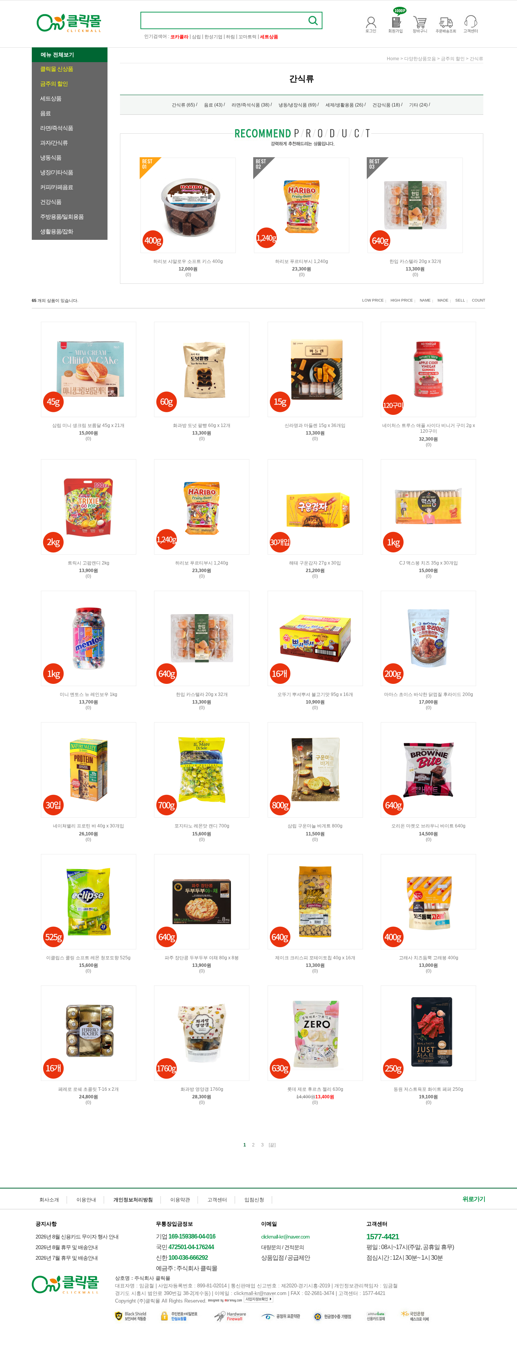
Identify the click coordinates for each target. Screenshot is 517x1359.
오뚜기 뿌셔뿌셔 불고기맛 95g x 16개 (315, 694)
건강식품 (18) (386, 105)
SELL (460, 300)
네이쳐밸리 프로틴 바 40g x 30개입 (88, 826)
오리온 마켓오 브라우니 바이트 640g (428, 826)
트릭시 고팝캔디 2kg (88, 563)
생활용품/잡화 (56, 231)
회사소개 (49, 1200)
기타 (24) (418, 105)
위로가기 (473, 1199)
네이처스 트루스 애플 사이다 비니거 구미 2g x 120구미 (428, 428)
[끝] (272, 1145)
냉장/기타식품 (56, 172)
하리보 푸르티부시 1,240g (301, 261)
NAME (425, 300)
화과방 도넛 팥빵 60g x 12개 (201, 425)
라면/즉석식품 (56, 128)
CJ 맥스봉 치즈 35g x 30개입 (428, 563)
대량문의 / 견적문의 (282, 1247)
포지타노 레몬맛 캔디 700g (201, 826)
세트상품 (50, 98)
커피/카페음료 (56, 187)
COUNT (478, 300)
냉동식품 (50, 157)
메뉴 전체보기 (57, 55)
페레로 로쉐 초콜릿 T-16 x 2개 (88, 1089)
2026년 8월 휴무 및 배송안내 (67, 1247)
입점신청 (254, 1200)
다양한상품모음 (420, 58)
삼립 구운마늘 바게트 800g (315, 826)
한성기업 (213, 36)
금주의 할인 (54, 83)
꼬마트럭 (247, 36)
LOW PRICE (373, 300)
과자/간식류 (54, 142)
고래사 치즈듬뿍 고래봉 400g (428, 957)
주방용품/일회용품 (62, 216)
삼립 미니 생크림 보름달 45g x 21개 (88, 425)
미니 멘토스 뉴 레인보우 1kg (88, 694)
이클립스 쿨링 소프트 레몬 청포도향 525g (88, 957)
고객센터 (217, 1200)
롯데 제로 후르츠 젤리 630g (315, 1089)
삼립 (196, 36)
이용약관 (180, 1200)
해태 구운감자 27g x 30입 (315, 563)
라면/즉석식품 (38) (250, 105)
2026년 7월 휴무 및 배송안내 (67, 1258)
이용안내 (86, 1200)
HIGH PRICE (402, 300)
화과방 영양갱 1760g (202, 1089)
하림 (230, 36)
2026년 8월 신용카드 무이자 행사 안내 (77, 1237)
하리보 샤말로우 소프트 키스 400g (188, 261)
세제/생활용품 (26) (344, 105)
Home (393, 58)
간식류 (476, 58)
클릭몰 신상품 (56, 69)
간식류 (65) (183, 105)
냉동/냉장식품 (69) (297, 105)
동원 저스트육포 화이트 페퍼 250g (428, 1089)
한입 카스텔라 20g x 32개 (415, 261)
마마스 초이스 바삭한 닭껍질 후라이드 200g (428, 694)
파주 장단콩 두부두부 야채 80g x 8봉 (202, 957)
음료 (45, 113)
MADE (443, 300)
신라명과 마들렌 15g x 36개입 (315, 425)
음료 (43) (213, 105)
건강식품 (50, 202)
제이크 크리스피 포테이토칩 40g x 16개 (315, 957)
